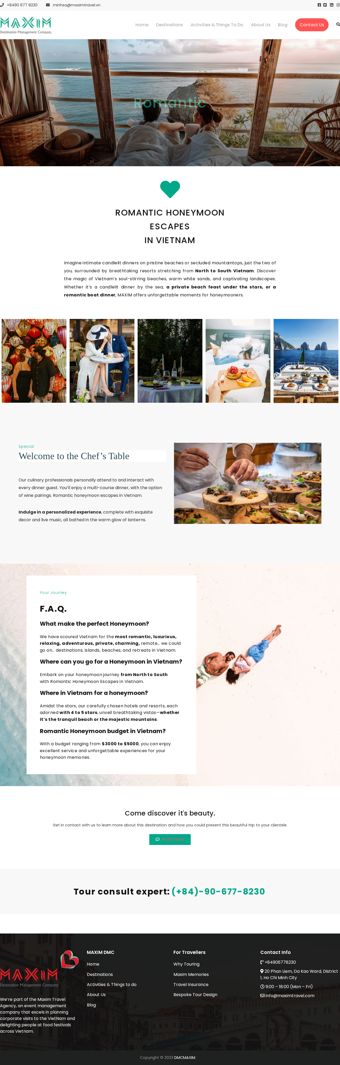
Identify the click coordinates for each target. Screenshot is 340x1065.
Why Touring (186, 964)
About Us (260, 25)
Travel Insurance (191, 984)
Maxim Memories (191, 974)
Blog (282, 25)
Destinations (169, 25)
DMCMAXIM (184, 1057)
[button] (170, 839)
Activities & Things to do (217, 25)
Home (141, 25)
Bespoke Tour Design (195, 995)
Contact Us (312, 25)
